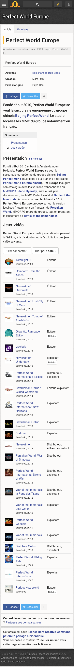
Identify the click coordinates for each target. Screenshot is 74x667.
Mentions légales (48, 654)
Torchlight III (23, 260)
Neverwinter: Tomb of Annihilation (29, 318)
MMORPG (9, 191)
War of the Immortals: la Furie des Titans (29, 491)
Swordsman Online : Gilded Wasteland (28, 390)
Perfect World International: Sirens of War (28, 474)
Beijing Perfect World (32, 115)
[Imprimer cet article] (44, 96)
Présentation (19, 142)
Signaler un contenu (58, 658)
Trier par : (44, 251)
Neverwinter (23, 444)
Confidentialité (9, 658)
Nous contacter (17, 661)
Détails (52, 336)
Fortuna (21, 433)
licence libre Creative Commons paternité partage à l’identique (36, 634)
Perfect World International (24, 574)
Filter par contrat (16, 251)
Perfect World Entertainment (22, 183)
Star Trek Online (26, 546)
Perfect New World (27, 587)
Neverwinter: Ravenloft (24, 288)
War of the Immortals (29, 535)
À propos (32, 654)
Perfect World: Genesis (25, 522)
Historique (22, 29)
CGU (63, 654)
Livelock (21, 346)
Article (7, 29)
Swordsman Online (27, 422)
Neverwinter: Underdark (24, 359)
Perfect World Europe (25, 16)
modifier (37, 158)
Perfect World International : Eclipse (29, 375)
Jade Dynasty (28, 191)
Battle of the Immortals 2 (40, 216)
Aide (3, 661)
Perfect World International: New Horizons (27, 407)
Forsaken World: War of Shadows (29, 457)
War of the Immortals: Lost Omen (29, 507)
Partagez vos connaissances (23, 622)
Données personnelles (32, 658)
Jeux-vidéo (18, 147)
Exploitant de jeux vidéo (46, 73)
